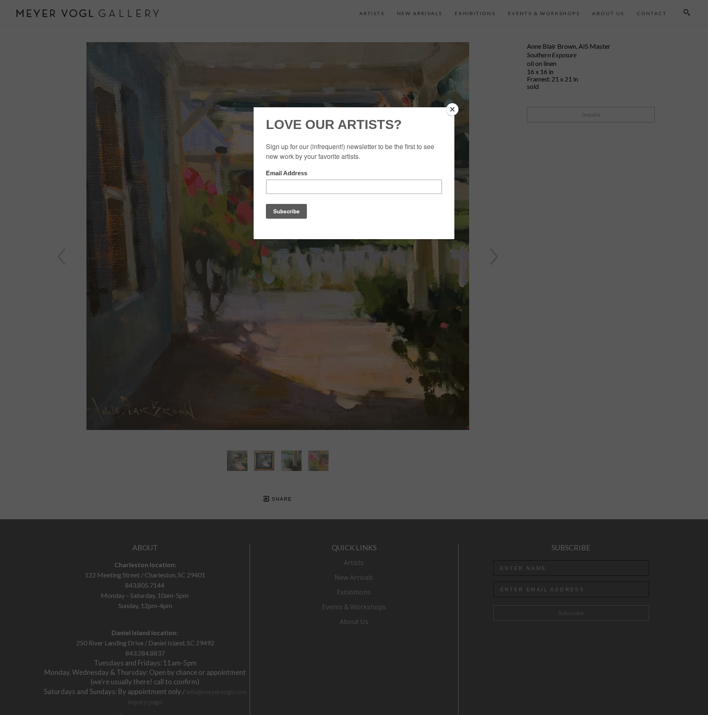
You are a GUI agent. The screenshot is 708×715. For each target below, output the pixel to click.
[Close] (452, 109)
